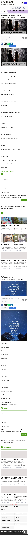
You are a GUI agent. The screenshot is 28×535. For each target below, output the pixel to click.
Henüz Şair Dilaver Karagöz (7, 171)
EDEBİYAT (8, 17)
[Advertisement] (14, 520)
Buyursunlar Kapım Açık (20, 260)
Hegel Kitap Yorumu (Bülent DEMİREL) (5, 243)
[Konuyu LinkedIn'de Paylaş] (11, 44)
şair (12, 404)
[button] (25, 532)
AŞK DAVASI (17, 225)
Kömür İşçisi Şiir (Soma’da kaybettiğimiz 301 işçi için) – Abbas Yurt (20, 496)
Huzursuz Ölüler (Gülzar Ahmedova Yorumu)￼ (20, 243)
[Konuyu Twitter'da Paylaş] (5, 44)
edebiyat (6, 404)
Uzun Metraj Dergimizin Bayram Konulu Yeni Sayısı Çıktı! (7, 479)
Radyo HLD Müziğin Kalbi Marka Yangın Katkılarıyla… (20, 479)
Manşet (12, 17)
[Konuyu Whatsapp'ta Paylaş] (8, 44)
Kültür (10, 404)
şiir (16, 404)
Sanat (14, 404)
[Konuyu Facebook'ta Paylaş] (2, 44)
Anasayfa (3, 17)
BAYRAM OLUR (4, 459)
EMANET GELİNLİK (18, 459)
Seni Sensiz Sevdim (5, 260)
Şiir (14, 17)
